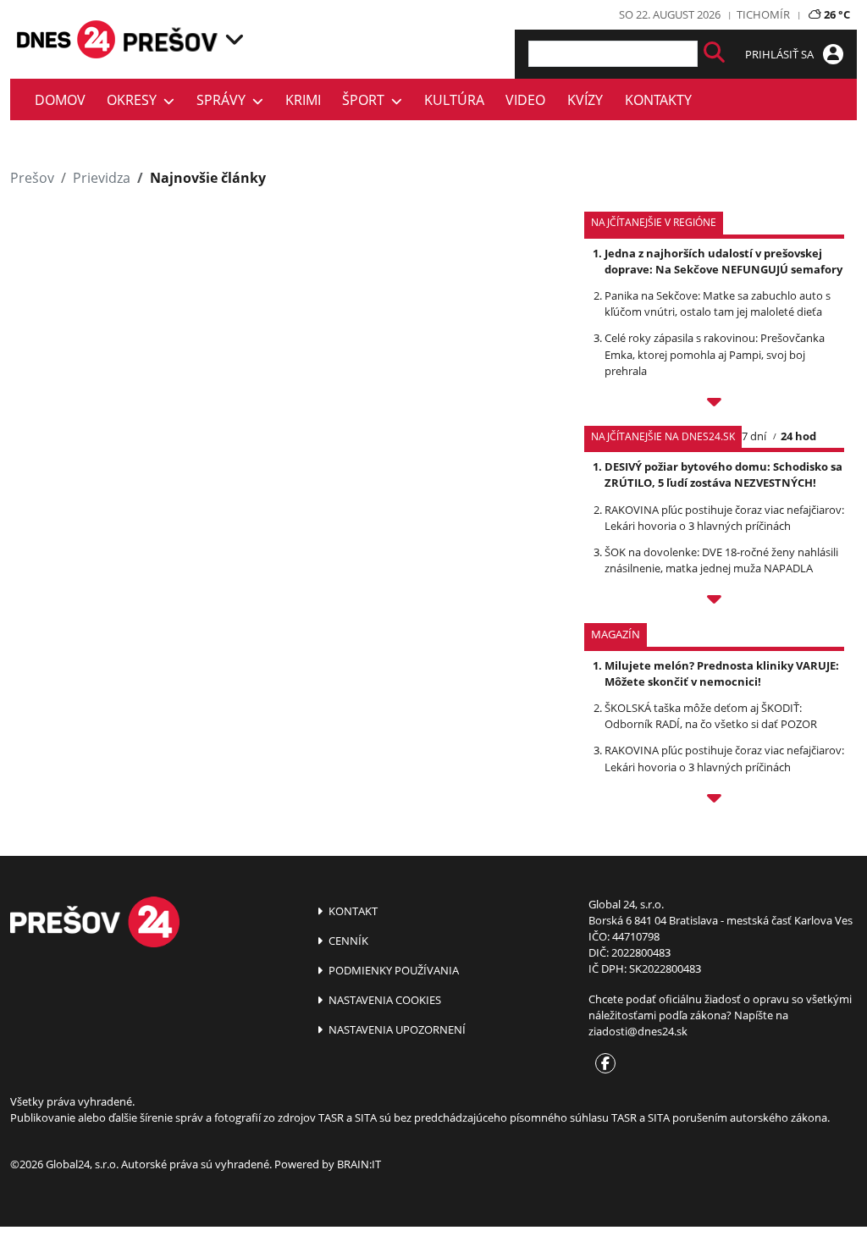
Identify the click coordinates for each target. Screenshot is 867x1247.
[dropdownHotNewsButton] (714, 800)
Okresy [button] (135, 100)
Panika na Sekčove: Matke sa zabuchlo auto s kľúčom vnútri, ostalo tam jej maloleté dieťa (718, 303)
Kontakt (352, 911)
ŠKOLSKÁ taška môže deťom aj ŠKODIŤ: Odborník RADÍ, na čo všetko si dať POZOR (711, 715)
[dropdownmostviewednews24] (714, 601)
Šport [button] (366, 100)
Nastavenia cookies (383, 999)
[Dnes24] (171, 39)
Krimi (303, 100)
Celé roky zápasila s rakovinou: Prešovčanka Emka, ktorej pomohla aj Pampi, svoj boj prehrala (715, 354)
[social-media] (602, 1064)
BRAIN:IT (359, 1164)
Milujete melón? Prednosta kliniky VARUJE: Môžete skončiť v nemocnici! (722, 673)
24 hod (798, 436)
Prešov (32, 177)
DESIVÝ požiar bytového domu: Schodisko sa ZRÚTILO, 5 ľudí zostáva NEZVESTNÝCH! (723, 474)
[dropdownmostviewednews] (714, 404)
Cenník (347, 940)
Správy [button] (224, 100)
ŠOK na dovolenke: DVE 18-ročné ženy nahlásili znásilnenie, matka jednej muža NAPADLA (721, 560)
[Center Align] (714, 54)
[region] (234, 39)
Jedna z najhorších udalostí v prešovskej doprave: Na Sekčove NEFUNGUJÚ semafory (723, 261)
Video (525, 100)
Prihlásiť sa (780, 54)
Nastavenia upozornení (396, 1029)
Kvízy (585, 100)
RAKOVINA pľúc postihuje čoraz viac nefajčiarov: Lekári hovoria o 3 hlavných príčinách (724, 517)
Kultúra (454, 100)
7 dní (754, 436)
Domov (60, 100)
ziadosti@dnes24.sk (638, 1031)
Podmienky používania (392, 970)
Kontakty (658, 100)
